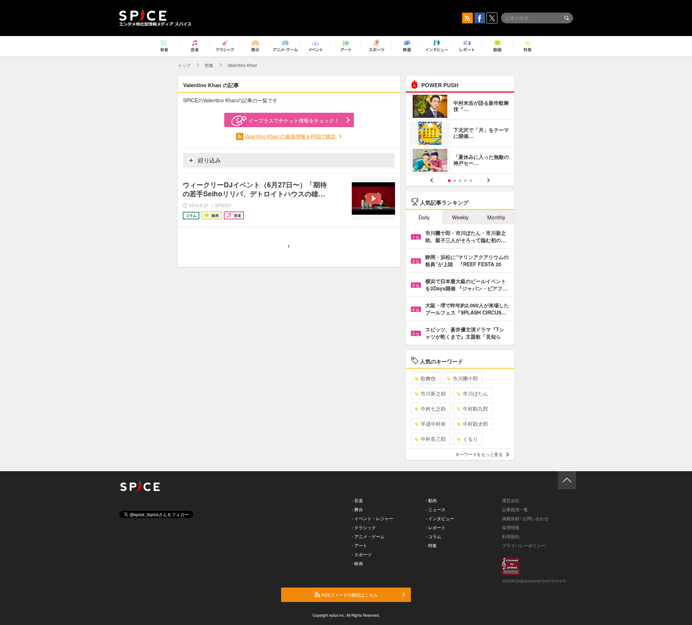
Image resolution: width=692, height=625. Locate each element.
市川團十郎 (465, 378)
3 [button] (460, 180)
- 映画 (357, 563)
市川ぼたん (475, 393)
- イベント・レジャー (372, 518)
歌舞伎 (428, 378)
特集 (209, 65)
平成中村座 (433, 423)
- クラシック (364, 527)
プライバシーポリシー (523, 545)
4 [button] (465, 180)
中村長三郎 (433, 438)
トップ (184, 65)
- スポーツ (362, 554)
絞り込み (208, 160)
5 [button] (471, 180)
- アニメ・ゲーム (368, 536)
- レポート (435, 527)
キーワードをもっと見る (479, 454)
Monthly (496, 217)
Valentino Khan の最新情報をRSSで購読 (291, 136)
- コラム (433, 536)
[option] (460, 134)
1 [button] (449, 180)
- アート (359, 545)
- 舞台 (357, 509)
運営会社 (510, 500)
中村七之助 (433, 408)
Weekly (460, 217)
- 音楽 (357, 500)
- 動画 (431, 500)
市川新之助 (433, 393)
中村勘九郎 (475, 408)
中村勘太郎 (475, 423)
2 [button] (454, 180)
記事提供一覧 (515, 509)
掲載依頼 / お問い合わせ (525, 518)
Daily (424, 217)
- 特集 (431, 545)
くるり (470, 438)
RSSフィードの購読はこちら (349, 594)
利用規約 (510, 536)
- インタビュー (440, 518)
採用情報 (510, 527)
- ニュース (435, 509)
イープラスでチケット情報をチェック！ (293, 120)
